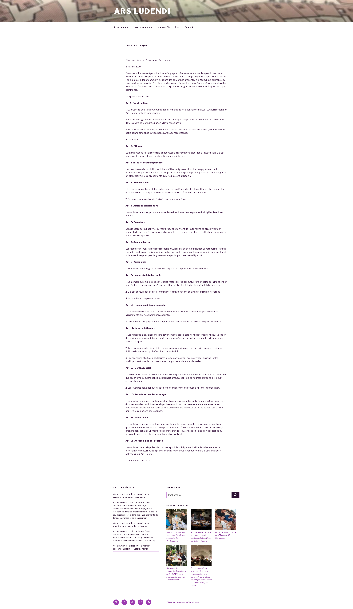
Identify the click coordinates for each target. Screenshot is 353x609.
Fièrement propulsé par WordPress (182, 602)
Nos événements (141, 27)
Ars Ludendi (142, 11)
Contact (189, 27)
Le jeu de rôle (163, 27)
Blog (177, 27)
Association (120, 27)
